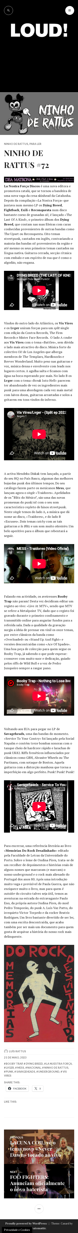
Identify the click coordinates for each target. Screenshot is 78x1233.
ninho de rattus (56, 1067)
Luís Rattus (17, 1051)
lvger (10, 1067)
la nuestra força (59, 1063)
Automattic (39, 1228)
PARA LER (35, 143)
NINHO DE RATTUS (16, 143)
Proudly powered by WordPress (26, 1223)
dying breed (34, 1063)
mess (20, 1067)
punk (9, 1071)
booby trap (14, 1063)
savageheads (25, 1071)
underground (48, 1071)
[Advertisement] (39, 61)
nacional (34, 1067)
